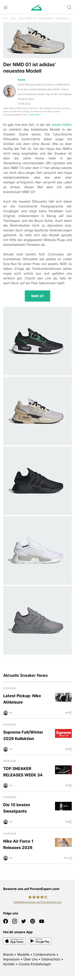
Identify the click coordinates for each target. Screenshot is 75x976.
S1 (42, 168)
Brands (8, 954)
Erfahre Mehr (34, 115)
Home (7, 18)
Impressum (11, 959)
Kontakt (9, 964)
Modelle (23, 954)
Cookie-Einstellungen (35, 964)
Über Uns (30, 959)
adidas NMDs (62, 125)
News (14, 18)
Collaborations (44, 954)
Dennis (22, 79)
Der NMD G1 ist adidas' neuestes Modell (45, 18)
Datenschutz (50, 959)
